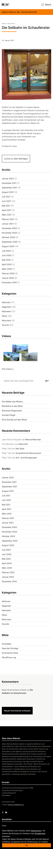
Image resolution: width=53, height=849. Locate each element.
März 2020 (7, 269)
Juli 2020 (6, 251)
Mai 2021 (6, 205)
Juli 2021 (6, 196)
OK (26, 845)
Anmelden (6, 644)
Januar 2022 (8, 178)
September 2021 (9, 187)
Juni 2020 (6, 255)
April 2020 (7, 264)
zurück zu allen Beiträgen (16, 158)
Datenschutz (36, 831)
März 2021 (7, 214)
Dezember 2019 (9, 282)
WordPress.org (9, 657)
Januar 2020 (8, 278)
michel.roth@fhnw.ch (16, 805)
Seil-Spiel (20, 448)
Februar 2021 (8, 219)
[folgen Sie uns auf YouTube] (6, 812)
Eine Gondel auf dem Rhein (14, 419)
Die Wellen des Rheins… (13, 401)
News (14, 146)
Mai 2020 (6, 260)
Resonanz (6, 320)
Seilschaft (23, 444)
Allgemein (6, 307)
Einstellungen (40, 833)
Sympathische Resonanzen (28, 453)
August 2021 (8, 192)
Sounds (5, 325)
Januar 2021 (8, 224)
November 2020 (9, 233)
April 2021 (6, 210)
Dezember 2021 (9, 183)
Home (4, 825)
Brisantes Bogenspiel (12, 410)
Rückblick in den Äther (12, 406)
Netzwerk (6, 311)
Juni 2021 (6, 201)
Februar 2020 (8, 273)
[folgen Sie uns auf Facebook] (3, 812)
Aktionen (6, 302)
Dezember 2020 (9, 228)
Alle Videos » (8, 369)
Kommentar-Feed (10, 653)
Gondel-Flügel (8, 415)
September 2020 (10, 242)
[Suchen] (49, 381)
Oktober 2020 (8, 237)
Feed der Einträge (10, 648)
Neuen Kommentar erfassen (17, 710)
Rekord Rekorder (33, 439)
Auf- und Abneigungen (26, 457)
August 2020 (8, 246)
